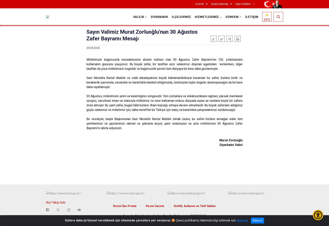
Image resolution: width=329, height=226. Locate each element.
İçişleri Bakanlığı (219, 4)
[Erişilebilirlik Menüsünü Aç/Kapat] (318, 215)
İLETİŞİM (251, 17)
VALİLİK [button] (138, 17)
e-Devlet (199, 4)
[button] (230, 39)
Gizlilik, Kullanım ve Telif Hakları (195, 206)
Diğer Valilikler (243, 4)
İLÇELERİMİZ (181, 17)
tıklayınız (242, 220)
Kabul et (257, 220)
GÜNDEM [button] (232, 17)
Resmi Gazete (155, 206)
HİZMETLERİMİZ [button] (207, 17)
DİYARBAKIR (159, 17)
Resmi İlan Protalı (125, 206)
